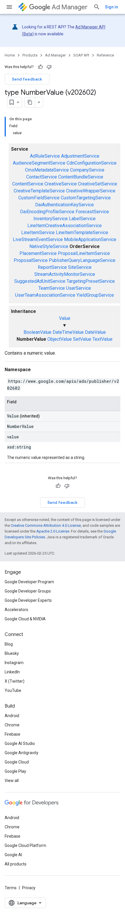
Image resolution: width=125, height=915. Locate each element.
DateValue (95, 332)
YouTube (13, 690)
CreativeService (60, 184)
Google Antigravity (21, 752)
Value (64, 318)
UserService (78, 288)
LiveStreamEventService (38, 239)
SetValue (82, 339)
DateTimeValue (68, 332)
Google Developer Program (29, 581)
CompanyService (87, 170)
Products (30, 55)
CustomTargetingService (86, 198)
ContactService (41, 177)
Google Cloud (17, 762)
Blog (9, 644)
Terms (11, 887)
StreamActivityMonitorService (64, 274)
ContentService (27, 184)
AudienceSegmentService (39, 163)
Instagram (14, 662)
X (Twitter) (14, 681)
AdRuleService (45, 156)
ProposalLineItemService (84, 253)
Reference (105, 55)
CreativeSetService (97, 184)
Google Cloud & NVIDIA (25, 619)
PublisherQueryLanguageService (82, 260)
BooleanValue (37, 332)
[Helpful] (40, 67)
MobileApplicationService (90, 239)
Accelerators (16, 609)
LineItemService (38, 232)
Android (12, 715)
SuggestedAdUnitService (39, 281)
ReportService (52, 267)
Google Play (15, 771)
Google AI (13, 854)
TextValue (102, 339)
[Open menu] (9, 7)
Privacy (28, 887)
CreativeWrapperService (90, 191)
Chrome (12, 725)
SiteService (80, 267)
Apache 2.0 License (52, 531)
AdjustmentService (80, 156)
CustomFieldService (39, 198)
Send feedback (27, 79)
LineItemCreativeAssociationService (64, 225)
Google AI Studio (20, 743)
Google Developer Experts (28, 600)
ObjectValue (59, 339)
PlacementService (38, 253)
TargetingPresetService (91, 281)
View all (12, 780)
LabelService (82, 218)
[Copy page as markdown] (30, 102)
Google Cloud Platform (25, 845)
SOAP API (81, 55)
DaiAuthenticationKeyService (64, 204)
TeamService (51, 288)
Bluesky (12, 653)
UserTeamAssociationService (45, 295)
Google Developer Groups (28, 591)
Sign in (111, 7)
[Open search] (96, 6)
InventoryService (50, 218)
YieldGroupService (95, 295)
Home (10, 55)
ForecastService (92, 211)
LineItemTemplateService (82, 232)
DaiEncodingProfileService (47, 211)
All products (15, 864)
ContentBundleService (80, 177)
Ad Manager (70, 7)
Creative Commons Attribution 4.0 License (46, 525)
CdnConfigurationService (92, 163)
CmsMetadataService (47, 170)
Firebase (12, 734)
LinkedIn (12, 672)
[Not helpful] (49, 67)
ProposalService (31, 260)
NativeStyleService (48, 246)
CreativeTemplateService (39, 191)
